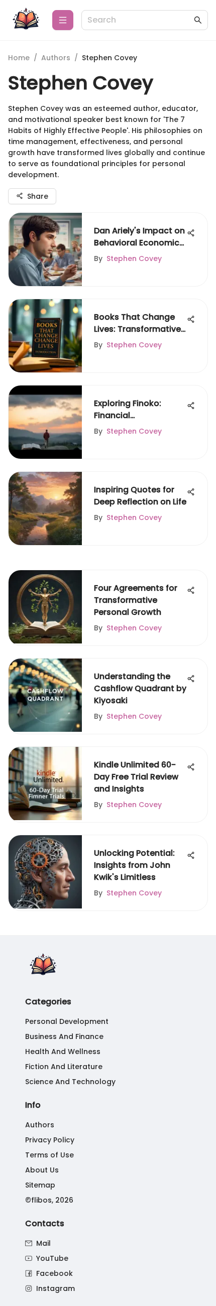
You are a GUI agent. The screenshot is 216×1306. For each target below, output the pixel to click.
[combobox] (139, 20)
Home (19, 58)
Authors (55, 58)
